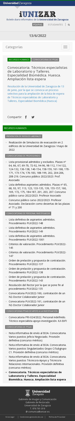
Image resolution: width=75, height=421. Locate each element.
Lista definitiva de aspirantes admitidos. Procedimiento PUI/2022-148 (32, 221)
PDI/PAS (37, 24)
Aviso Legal (9, 417)
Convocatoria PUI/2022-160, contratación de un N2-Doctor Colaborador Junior (37, 295)
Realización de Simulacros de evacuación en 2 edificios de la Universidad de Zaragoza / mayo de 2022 (38, 146)
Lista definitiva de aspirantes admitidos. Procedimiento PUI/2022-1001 (32, 237)
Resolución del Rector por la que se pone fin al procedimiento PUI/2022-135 (36, 286)
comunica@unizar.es (39, 411)
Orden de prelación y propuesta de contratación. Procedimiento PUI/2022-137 (37, 262)
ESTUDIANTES (55, 24)
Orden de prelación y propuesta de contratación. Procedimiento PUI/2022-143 (37, 278)
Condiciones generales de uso (31, 417)
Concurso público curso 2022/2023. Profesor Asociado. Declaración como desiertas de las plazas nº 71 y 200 (39, 203)
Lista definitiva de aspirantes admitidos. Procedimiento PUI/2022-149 (32, 229)
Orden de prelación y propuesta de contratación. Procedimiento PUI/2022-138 (37, 270)
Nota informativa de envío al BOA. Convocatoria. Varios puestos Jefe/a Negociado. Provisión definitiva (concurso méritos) (37, 336)
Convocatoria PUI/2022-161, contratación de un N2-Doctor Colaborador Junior (37, 303)
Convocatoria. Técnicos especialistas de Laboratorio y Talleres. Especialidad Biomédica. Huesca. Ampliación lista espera (37, 375)
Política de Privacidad (57, 417)
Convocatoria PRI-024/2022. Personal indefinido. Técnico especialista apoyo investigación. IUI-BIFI (38, 319)
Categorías (14, 47)
